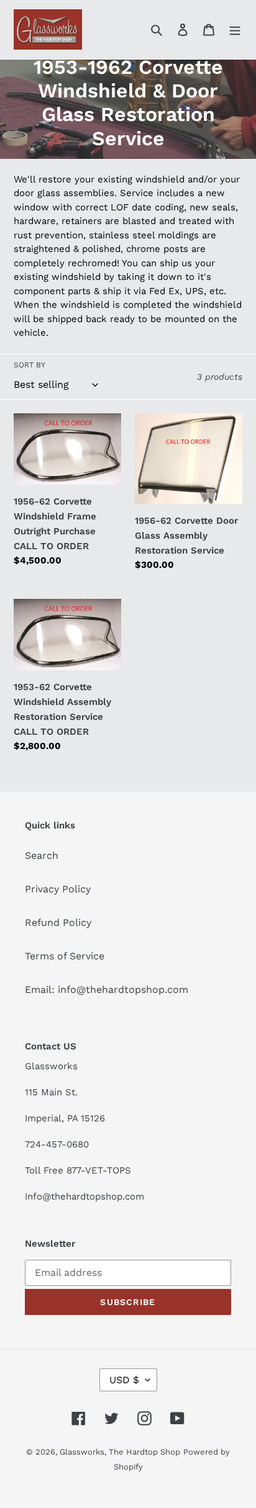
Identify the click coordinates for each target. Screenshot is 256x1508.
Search (41, 855)
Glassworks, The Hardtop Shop (120, 1451)
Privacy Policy (58, 889)
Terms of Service (64, 956)
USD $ (124, 1380)
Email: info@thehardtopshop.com (106, 989)
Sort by (29, 365)
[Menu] (235, 29)
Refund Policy (58, 922)
